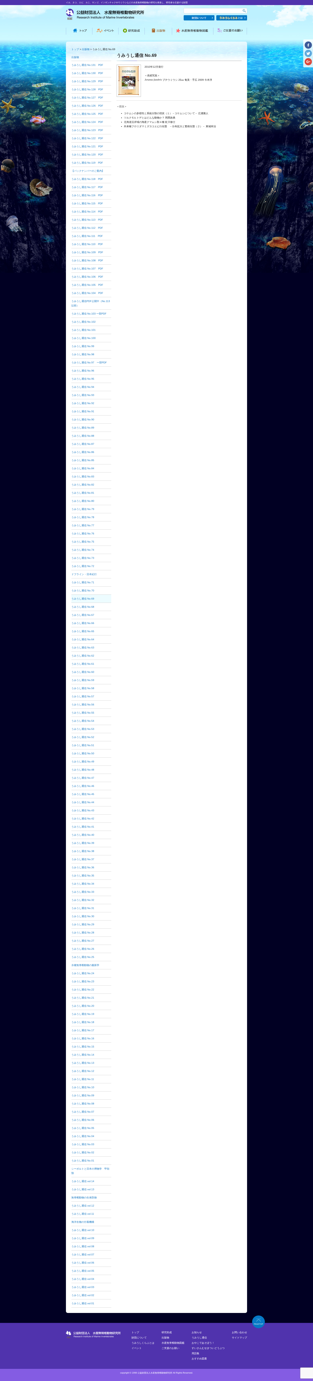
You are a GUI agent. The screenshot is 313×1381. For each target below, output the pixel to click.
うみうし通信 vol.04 (82, 1278)
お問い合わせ (239, 1332)
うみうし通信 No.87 (82, 443)
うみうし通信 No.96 (82, 370)
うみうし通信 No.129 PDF (87, 81)
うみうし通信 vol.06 (82, 1262)
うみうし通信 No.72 (82, 566)
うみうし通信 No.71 (82, 582)
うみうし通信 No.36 (82, 867)
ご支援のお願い (170, 1348)
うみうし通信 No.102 (83, 321)
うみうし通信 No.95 (82, 378)
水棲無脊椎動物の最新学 (85, 965)
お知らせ (197, 1332)
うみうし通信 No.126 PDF (87, 105)
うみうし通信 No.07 (82, 1111)
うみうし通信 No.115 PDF (87, 203)
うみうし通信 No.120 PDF (87, 154)
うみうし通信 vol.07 (82, 1254)
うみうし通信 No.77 (82, 525)
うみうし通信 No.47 (82, 777)
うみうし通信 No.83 (82, 476)
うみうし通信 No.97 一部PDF (89, 362)
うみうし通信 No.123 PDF (87, 130)
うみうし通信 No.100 (83, 338)
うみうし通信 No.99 (82, 346)
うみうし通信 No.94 (82, 386)
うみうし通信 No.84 (82, 468)
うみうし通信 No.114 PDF (87, 211)
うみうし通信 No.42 (82, 818)
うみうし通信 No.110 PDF (87, 244)
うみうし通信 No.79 (82, 509)
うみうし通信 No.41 (82, 826)
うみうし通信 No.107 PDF (87, 268)
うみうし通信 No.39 (82, 843)
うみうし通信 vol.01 (82, 1303)
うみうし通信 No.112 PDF (87, 227)
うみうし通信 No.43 (82, 810)
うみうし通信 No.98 (82, 354)
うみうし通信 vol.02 (82, 1295)
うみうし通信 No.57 (82, 696)
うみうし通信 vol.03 (82, 1287)
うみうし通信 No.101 (83, 329)
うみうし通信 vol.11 (82, 1213)
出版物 (85, 49)
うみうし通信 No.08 (82, 1103)
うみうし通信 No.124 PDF (87, 122)
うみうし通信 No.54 (82, 720)
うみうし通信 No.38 (82, 851)
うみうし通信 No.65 (82, 631)
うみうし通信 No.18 (82, 1022)
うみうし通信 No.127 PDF (87, 97)
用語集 (195, 1353)
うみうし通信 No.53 (82, 729)
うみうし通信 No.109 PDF (87, 252)
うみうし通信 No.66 (82, 623)
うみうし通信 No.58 (82, 688)
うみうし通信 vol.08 (82, 1246)
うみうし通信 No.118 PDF (87, 179)
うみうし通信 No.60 (82, 672)
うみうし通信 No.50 (82, 753)
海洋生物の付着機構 (82, 1221)
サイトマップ (239, 1337)
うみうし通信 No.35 (82, 875)
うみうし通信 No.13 (82, 1062)
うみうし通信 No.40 (82, 834)
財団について (139, 1337)
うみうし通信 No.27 (82, 940)
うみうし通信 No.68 (82, 606)
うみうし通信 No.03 (82, 1144)
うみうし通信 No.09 (82, 1095)
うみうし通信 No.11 (82, 1079)
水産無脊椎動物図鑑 (173, 1342)
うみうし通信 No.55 (82, 712)
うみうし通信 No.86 (82, 452)
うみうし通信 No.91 (82, 411)
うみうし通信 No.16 (82, 1038)
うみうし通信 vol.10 (82, 1230)
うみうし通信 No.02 (82, 1152)
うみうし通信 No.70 (82, 590)
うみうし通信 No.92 (82, 403)
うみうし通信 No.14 (82, 1054)
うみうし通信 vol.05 (82, 1270)
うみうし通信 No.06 (82, 1119)
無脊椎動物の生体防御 (84, 1197)
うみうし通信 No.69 (82, 598)
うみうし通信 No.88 (82, 435)
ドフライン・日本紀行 (84, 574)
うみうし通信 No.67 (82, 614)
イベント (137, 1348)
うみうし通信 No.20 (82, 1005)
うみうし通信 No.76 (82, 533)
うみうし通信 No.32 (82, 900)
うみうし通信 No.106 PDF (87, 276)
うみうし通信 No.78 (82, 517)
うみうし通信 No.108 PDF (87, 260)
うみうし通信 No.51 (82, 745)
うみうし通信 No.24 (82, 973)
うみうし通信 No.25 (82, 957)
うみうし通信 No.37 (82, 859)
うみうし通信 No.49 (82, 761)
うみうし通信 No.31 (82, 908)
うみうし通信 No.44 (82, 802)
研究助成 (167, 1332)
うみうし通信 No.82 (82, 484)
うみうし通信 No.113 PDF (87, 219)
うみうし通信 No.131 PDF (87, 65)
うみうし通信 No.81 (82, 492)
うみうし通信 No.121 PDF (87, 146)
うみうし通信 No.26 (82, 948)
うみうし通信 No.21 (82, 997)
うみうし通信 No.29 (82, 924)
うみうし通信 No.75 (82, 541)
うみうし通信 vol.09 (82, 1238)
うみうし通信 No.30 (82, 916)
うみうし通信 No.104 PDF (87, 293)
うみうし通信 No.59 (82, 680)
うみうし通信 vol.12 (82, 1205)
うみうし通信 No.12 (82, 1071)
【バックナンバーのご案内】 (87, 170)
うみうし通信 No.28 (82, 932)
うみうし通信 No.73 (82, 557)
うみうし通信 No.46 (82, 786)
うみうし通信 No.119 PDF (87, 162)
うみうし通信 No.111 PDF (87, 236)
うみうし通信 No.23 (82, 981)
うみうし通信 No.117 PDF (87, 187)
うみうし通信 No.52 (82, 737)
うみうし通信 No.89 (82, 427)
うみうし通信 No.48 (82, 769)
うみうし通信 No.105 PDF (87, 284)
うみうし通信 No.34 (82, 883)
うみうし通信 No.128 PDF (87, 89)
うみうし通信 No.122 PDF (87, 138)
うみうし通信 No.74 (82, 549)
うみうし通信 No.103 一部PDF (89, 313)
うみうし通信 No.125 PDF (87, 113)
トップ (75, 49)
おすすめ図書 (199, 1358)
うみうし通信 (199, 1337)
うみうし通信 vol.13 (82, 1189)
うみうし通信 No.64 (82, 639)
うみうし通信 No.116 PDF (87, 195)
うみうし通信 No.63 (82, 647)
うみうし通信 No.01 (82, 1160)
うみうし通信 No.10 (82, 1087)
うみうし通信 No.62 (82, 655)
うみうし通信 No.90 (82, 419)
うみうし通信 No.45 (82, 794)
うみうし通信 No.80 (82, 500)
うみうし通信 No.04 (82, 1136)
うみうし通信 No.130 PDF (87, 73)
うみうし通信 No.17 (82, 1030)
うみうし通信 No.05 (82, 1128)
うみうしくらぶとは (143, 1342)
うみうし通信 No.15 (82, 1046)
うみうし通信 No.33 (82, 891)
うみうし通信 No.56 (82, 704)
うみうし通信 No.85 (82, 460)
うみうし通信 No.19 (82, 1014)
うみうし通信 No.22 (82, 989)
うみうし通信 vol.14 (82, 1181)
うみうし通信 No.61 (82, 663)
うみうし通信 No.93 (82, 395)
